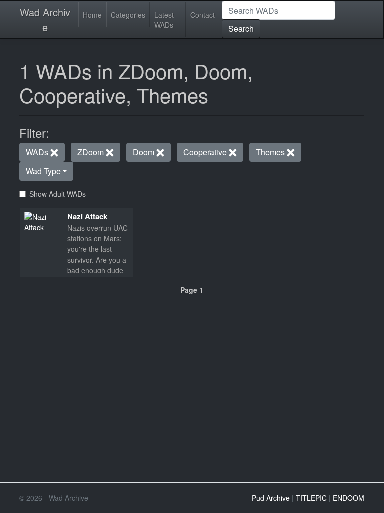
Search (241, 28)
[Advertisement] (192, 364)
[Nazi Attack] (42, 221)
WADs (38, 152)
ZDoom (92, 152)
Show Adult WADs (58, 194)
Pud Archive (271, 498)
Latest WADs (164, 20)
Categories (128, 15)
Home (92, 15)
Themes (271, 152)
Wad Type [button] (43, 171)
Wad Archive (45, 19)
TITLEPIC (311, 498)
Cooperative (206, 152)
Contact (202, 15)
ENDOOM (348, 498)
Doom (144, 152)
